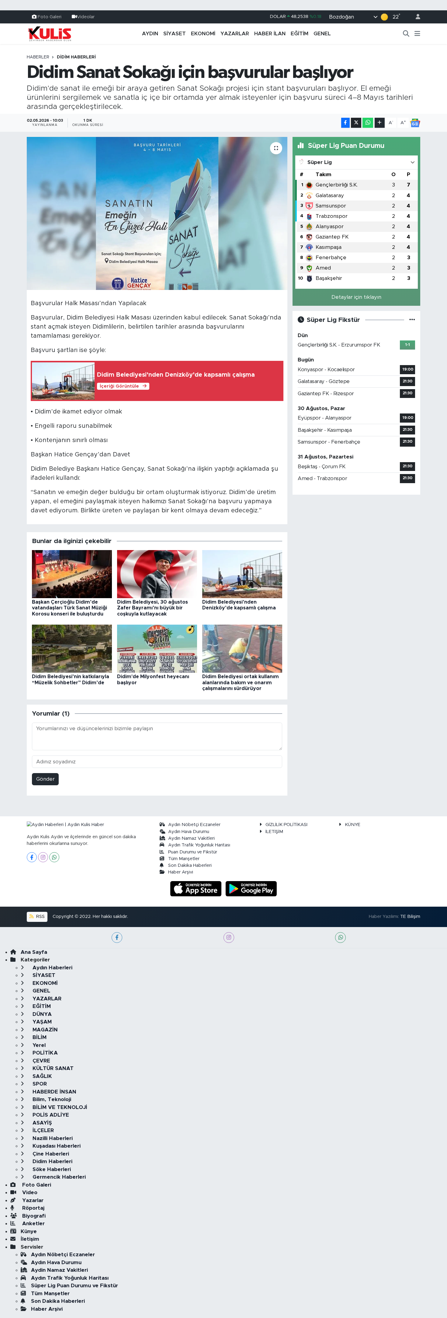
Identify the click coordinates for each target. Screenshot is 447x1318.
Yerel (38, 1045)
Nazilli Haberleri (52, 1138)
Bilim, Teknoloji (51, 1099)
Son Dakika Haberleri (190, 865)
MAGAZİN (44, 1029)
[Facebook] (32, 857)
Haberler (38, 57)
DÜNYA (41, 1014)
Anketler (33, 1223)
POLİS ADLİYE (50, 1115)
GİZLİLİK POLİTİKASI (286, 824)
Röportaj (32, 1208)
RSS (40, 916)
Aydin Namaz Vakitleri (191, 838)
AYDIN (150, 33)
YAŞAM (41, 1021)
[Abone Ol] (415, 123)
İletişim (30, 1239)
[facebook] (117, 937)
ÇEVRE (40, 1060)
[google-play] (251, 888)
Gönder (45, 779)
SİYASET (174, 33)
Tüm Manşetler (183, 858)
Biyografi (33, 1216)
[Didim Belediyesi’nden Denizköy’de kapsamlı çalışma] (242, 574)
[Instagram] (43, 857)
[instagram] (229, 937)
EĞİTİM (299, 33)
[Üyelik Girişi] (415, 16)
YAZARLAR (234, 33)
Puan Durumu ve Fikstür (192, 852)
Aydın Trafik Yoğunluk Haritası (199, 845)
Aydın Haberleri (51, 967)
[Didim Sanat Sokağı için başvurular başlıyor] (157, 213)
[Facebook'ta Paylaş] (345, 123)
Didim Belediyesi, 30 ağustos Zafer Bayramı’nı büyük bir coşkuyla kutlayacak (152, 608)
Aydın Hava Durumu (188, 831)
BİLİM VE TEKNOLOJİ (59, 1107)
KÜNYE (352, 824)
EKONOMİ (203, 33)
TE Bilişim (410, 916)
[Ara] (406, 34)
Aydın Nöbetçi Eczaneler (194, 824)
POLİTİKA (44, 1052)
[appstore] (196, 888)
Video (29, 1192)
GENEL (322, 33)
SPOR (39, 1083)
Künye (29, 1231)
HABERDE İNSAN (53, 1091)
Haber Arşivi (180, 872)
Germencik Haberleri (58, 1177)
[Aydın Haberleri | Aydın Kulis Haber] (49, 33)
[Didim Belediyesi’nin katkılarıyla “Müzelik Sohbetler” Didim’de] (72, 648)
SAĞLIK (41, 1076)
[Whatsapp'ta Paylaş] (367, 123)
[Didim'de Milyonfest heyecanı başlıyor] (157, 648)
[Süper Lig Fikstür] (412, 320)
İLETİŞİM (274, 831)
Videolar (86, 16)
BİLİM (39, 1037)
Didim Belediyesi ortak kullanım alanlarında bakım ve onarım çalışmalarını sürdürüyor (240, 682)
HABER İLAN (270, 33)
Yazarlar (32, 1200)
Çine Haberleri (50, 1153)
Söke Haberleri (51, 1169)
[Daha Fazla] (380, 123)
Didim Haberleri (76, 57)
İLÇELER (42, 1130)
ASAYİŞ (41, 1122)
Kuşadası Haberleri (56, 1146)
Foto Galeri (49, 16)
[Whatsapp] (54, 857)
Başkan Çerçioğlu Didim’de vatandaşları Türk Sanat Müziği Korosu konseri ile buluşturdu (69, 608)
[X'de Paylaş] (356, 123)
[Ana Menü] (417, 34)
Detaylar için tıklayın (356, 297)
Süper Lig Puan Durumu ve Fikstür (74, 1285)
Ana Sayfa (34, 952)
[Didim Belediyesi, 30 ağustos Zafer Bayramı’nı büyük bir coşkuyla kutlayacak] (157, 574)
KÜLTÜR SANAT (52, 1068)
